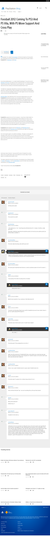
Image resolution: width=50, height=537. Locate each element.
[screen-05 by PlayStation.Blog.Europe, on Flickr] (8, 113)
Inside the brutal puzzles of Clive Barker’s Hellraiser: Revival (11, 502)
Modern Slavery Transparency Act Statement (26, 530)
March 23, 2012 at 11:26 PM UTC (13, 412)
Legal (2, 528)
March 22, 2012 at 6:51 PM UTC (13, 307)
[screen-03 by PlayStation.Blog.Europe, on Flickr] (8, 149)
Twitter (3, 160)
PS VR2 (5, 11)
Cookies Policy (20, 525)
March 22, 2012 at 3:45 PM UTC (13, 241)
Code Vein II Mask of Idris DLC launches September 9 (9, 488)
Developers (3, 530)
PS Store (10, 11)
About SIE (3, 523)
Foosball (2, 175)
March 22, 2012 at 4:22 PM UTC (13, 264)
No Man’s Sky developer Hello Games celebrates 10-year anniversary (12, 460)
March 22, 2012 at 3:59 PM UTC (13, 252)
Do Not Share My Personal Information (8, 532)
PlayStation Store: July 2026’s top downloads (33, 460)
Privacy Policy (3, 525)
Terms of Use (20, 523)
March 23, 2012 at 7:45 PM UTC (13, 398)
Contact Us (19, 528)
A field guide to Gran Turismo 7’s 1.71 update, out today (35, 488)
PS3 (21, 175)
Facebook (8, 160)
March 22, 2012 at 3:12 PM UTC (13, 203)
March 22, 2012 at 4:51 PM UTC (13, 296)
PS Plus (14, 11)
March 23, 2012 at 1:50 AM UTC (13, 365)
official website (17, 160)
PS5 (2, 11)
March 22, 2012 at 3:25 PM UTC (13, 225)
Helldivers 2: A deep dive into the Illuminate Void (34, 502)
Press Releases (3, 527)
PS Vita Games (18, 175)
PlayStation (12, 8)
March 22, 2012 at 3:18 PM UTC (13, 214)
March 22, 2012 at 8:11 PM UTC (17, 329)
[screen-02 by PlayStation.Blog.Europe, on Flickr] (23, 149)
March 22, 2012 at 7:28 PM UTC (13, 320)
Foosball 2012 (6, 175)
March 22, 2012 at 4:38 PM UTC (13, 276)
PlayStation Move (4, 96)
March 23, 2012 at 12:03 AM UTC (13, 340)
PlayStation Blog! (12, 162)
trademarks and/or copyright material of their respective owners (20, 517)
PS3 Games (2, 177)
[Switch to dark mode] (37, 8)
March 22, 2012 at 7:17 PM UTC (17, 285)
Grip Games (15, 57)
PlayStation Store (14, 129)
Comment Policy (4, 521)
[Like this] (8, 462)
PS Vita (15, 59)
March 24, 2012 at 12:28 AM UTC (13, 423)
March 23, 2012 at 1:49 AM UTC (13, 351)
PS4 (7, 11)
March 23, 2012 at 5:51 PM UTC (13, 387)
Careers (19, 527)
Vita (5, 177)
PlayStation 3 (9, 59)
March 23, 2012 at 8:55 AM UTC (13, 376)
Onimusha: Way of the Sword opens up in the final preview (11, 473)
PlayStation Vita (26, 127)
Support (19, 521)
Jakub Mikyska (6, 51)
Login (40, 8)
